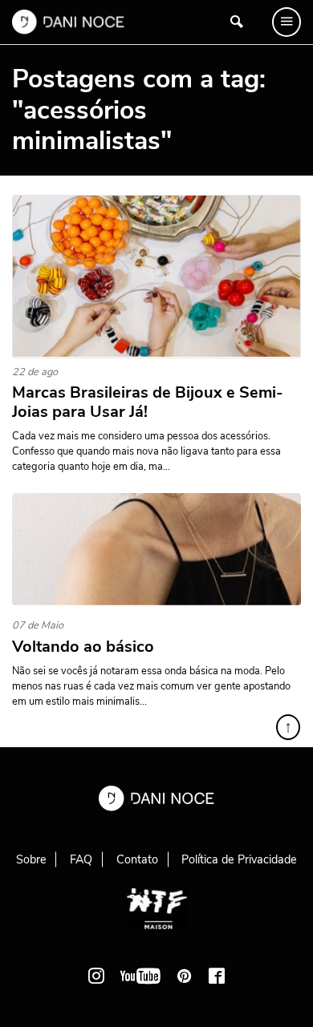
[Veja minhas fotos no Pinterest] (185, 976)
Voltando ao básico (83, 647)
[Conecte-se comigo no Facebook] (217, 976)
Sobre (31, 859)
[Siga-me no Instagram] (96, 976)
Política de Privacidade (239, 859)
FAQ (81, 859)
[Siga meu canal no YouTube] (140, 976)
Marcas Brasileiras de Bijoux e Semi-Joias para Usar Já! (147, 402)
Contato (137, 859)
